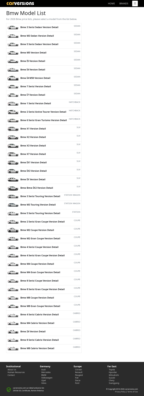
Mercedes (46, 372)
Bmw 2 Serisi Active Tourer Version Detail (50, 111)
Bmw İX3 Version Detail (50, 170)
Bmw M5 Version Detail (50, 52)
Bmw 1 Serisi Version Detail (50, 103)
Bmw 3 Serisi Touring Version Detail (50, 196)
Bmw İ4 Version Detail (50, 69)
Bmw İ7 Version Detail (50, 94)
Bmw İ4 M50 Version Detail (50, 77)
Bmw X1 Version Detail (50, 128)
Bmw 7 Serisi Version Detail (50, 86)
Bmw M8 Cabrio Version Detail (50, 348)
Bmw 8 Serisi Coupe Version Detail (50, 280)
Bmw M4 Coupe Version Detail (50, 263)
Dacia (77, 380)
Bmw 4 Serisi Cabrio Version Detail (50, 314)
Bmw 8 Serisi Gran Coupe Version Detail (50, 289)
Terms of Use (132, 392)
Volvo (43, 383)
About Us (12, 369)
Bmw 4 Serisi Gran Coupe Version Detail (50, 255)
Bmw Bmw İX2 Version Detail (50, 187)
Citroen (78, 369)
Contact (11, 375)
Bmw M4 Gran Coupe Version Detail (50, 272)
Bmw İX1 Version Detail (50, 162)
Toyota (112, 369)
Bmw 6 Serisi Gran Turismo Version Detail (50, 120)
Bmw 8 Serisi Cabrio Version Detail (50, 339)
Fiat (76, 377)
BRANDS (123, 3)
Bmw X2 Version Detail (50, 136)
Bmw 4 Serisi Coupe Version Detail (50, 246)
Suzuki (112, 377)
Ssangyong (114, 383)
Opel (43, 380)
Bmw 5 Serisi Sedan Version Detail (50, 44)
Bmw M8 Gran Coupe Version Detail (50, 305)
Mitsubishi (114, 375)
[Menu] (135, 3)
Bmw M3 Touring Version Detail (50, 204)
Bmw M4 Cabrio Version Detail (50, 322)
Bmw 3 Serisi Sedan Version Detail (50, 27)
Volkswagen (46, 377)
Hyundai (113, 372)
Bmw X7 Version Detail (50, 153)
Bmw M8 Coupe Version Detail (50, 297)
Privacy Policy (120, 392)
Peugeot (79, 375)
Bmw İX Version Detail (50, 179)
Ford (77, 383)
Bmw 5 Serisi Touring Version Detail (50, 213)
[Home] (38, 3)
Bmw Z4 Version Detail (50, 331)
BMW (43, 375)
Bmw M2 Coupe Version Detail (50, 229)
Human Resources (16, 372)
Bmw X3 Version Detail (50, 145)
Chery (111, 380)
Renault (78, 372)
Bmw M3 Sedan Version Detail (50, 35)
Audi (43, 369)
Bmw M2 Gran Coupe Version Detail (50, 238)
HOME (111, 3)
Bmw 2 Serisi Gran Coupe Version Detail (50, 221)
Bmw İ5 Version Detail (50, 60)
